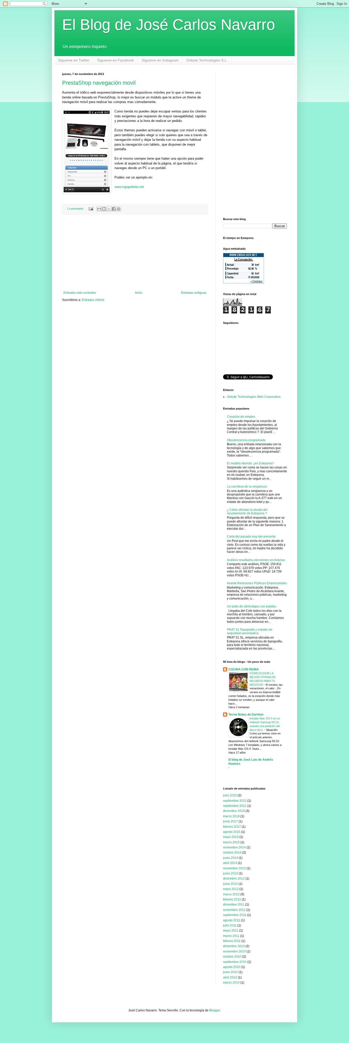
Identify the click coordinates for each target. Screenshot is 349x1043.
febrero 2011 (232, 941)
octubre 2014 (232, 852)
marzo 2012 (231, 894)
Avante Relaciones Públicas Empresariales (257, 583)
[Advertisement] (135, 253)
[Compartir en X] (108, 208)
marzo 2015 (231, 842)
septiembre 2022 (235, 801)
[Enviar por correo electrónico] (99, 208)
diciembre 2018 (234, 811)
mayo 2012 (231, 889)
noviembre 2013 (234, 868)
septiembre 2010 (235, 962)
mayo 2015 (231, 837)
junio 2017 (230, 821)
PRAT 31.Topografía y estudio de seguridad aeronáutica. (249, 631)
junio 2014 (230, 858)
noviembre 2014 (234, 847)
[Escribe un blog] (104, 208)
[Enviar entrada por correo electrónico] (90, 208)
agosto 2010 (231, 967)
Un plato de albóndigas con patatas (251, 606)
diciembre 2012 (234, 878)
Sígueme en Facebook (115, 60)
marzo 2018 (231, 816)
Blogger (214, 1010)
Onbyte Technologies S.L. (207, 60)
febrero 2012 (232, 899)
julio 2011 (230, 925)
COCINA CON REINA (243, 669)
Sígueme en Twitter (73, 60)
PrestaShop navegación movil (99, 83)
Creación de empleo (241, 416)
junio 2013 (230, 873)
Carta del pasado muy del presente (251, 536)
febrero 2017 (232, 827)
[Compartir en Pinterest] (118, 208)
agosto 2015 (231, 832)
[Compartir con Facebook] (113, 208)
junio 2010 (230, 972)
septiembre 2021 (235, 806)
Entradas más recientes (79, 293)
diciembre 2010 (234, 946)
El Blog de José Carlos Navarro (168, 24)
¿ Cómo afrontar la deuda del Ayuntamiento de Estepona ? (247, 511)
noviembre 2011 (234, 910)
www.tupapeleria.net (129, 187)
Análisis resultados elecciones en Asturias (256, 560)
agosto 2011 (231, 920)
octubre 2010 (232, 956)
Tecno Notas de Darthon (245, 714)
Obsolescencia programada (246, 440)
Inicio (138, 293)
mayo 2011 (230, 930)
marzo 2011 (231, 936)
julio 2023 (230, 795)
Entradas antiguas (193, 293)
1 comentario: (76, 208)
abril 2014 (230, 863)
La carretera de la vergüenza (247, 486)
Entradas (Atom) (93, 300)
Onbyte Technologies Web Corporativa (254, 397)
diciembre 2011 (234, 904)
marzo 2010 (231, 982)
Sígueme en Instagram (160, 60)
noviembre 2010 (234, 951)
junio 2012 (230, 884)
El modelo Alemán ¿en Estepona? (250, 463)
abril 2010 (230, 977)
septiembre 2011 (234, 915)
